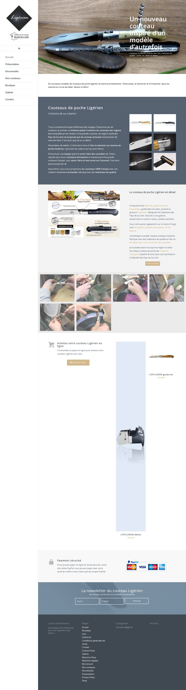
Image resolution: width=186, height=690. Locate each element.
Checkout (86, 637)
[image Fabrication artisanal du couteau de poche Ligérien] (58, 289)
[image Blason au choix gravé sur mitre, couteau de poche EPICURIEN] (166, 143)
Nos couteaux (88, 667)
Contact (85, 647)
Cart (84, 634)
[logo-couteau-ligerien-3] (19, 22)
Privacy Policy (88, 677)
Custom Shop (88, 650)
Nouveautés (88, 670)
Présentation (88, 674)
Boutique (86, 630)
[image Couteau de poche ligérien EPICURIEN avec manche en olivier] (141, 123)
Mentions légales (90, 660)
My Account (87, 664)
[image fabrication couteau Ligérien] (94, 289)
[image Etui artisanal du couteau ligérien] (166, 162)
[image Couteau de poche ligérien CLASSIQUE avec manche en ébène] (166, 123)
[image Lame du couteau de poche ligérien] (141, 143)
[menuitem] (19, 57)
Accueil (85, 627)
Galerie (85, 654)
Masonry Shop (89, 657)
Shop (84, 680)
